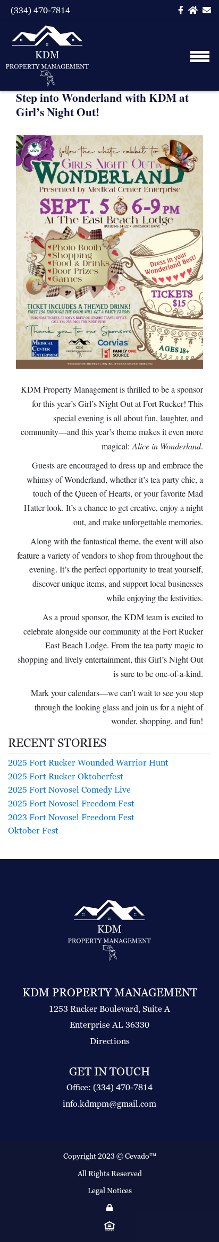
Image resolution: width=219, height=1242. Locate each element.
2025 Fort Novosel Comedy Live (69, 789)
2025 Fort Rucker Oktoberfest (65, 776)
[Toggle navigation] (200, 56)
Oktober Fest (33, 830)
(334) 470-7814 (40, 10)
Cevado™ (140, 1156)
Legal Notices (110, 1190)
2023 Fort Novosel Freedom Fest (71, 817)
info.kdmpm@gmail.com (109, 1103)
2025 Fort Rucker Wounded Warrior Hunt (88, 762)
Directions (110, 1041)
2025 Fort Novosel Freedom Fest (71, 803)
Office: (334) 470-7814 (109, 1087)
